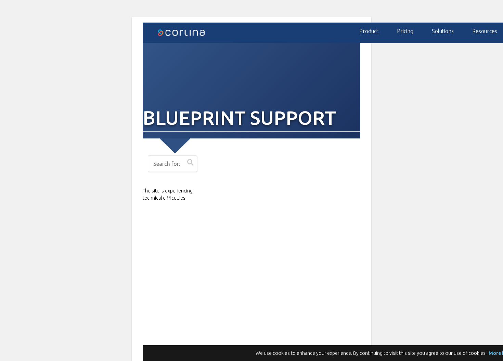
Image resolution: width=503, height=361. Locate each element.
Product (368, 31)
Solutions (443, 31)
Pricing (405, 31)
